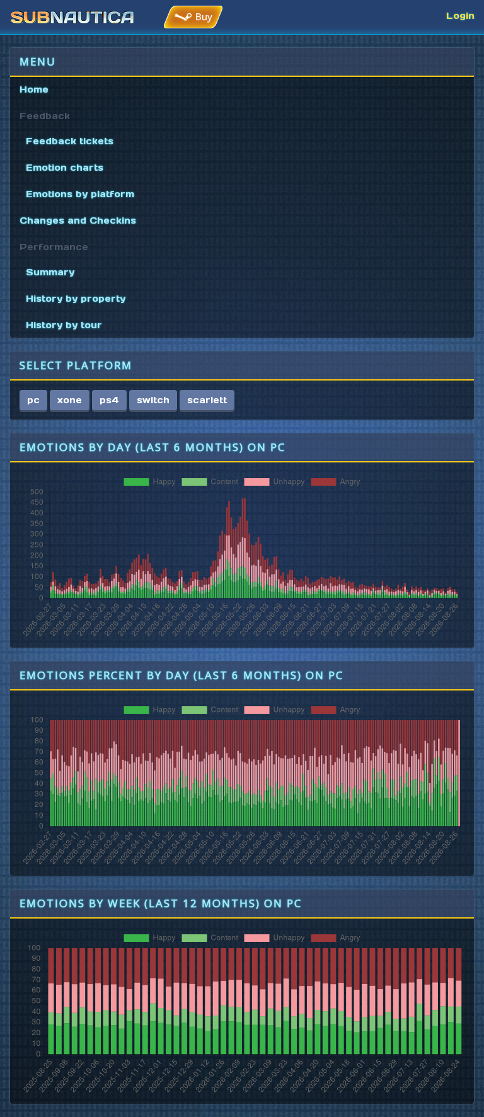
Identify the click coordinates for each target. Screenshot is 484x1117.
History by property (75, 298)
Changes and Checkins (78, 220)
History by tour (64, 325)
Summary (50, 272)
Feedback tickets (69, 141)
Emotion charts (64, 167)
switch (153, 400)
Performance (54, 247)
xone (69, 400)
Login (460, 15)
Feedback (45, 116)
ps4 (109, 400)
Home (34, 89)
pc (33, 400)
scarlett (207, 400)
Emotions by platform (80, 194)
